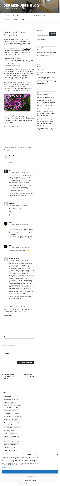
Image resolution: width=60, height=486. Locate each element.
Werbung (23, 19)
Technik (15, 19)
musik (6, 433)
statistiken (14, 444)
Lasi (38, 105)
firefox (16, 410)
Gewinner (17, 416)
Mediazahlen (16, 16)
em (16, 408)
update (7, 450)
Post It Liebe (40, 42)
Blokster (11, 203)
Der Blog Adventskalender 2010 (45, 55)
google (7, 419)
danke (8, 137)
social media (14, 442)
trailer (6, 447)
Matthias (23, 30)
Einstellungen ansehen (30, 480)
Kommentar (8, 315)
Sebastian (12, 156)
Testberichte (37, 16)
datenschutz (15, 405)
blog (13, 402)
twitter (14, 447)
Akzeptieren (30, 471)
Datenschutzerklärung (31, 484)
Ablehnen (30, 476)
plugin (6, 436)
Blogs (45, 16)
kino (13, 425)
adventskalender (9, 399)
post (22, 137)
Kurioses (6, 19)
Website (6, 353)
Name (6, 337)
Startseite (7, 16)
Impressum (39, 484)
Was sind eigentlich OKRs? (49, 97)
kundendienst (15, 137)
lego (6, 430)
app (19, 399)
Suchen (39, 30)
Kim (10, 170)
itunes (6, 425)
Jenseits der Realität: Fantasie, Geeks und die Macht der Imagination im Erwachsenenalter (46, 107)
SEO (6, 442)
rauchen (7, 439)
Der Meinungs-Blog (21, 5)
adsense (7, 396)
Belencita (39, 120)
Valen (38, 128)
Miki (10, 222)
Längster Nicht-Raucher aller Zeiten (46, 52)
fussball (7, 413)
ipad (14, 419)
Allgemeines (26, 16)
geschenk (16, 413)
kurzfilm (17, 427)
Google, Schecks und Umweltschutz (46, 45)
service (27, 137)
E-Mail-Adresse (9, 345)
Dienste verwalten (6, 467)
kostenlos (8, 427)
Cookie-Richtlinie (22, 484)
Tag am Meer (40, 69)
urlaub (14, 450)
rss (14, 439)
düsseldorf (8, 408)
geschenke (8, 416)
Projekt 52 (15, 436)
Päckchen (27, 49)
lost (13, 430)
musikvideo (15, 433)
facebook (7, 410)
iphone (7, 422)
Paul (38, 100)
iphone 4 (15, 422)
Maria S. (39, 111)
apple (6, 402)
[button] (57, 454)
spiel (6, 444)
